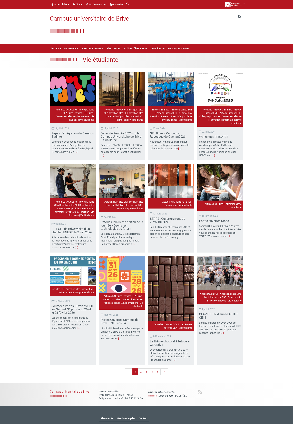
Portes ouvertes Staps (214, 221)
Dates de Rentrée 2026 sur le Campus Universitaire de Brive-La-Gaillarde (121, 137)
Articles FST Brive (75, 109)
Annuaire (118, 4)
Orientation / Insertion (77, 212)
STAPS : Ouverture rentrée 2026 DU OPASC (167, 220)
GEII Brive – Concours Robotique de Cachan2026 (168, 135)
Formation (58, 212)
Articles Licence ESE (131, 116)
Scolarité (187, 116)
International (230, 119)
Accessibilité (61, 4)
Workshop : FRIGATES (214, 137)
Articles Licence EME (181, 109)
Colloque (204, 116)
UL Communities (98, 4)
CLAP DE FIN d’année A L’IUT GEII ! (218, 315)
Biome (78, 4)
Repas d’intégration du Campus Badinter (73, 135)
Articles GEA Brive (132, 296)
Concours (215, 116)
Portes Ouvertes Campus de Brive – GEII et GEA (120, 321)
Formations (83, 116)
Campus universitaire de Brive (89, 18)
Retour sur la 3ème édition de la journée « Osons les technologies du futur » (122, 225)
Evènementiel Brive (65, 116)
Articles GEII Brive (83, 113)
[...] (76, 152)
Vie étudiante (87, 119)
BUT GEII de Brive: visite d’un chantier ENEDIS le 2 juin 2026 (72, 230)
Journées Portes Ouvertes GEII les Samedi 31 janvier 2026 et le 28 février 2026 (72, 309)
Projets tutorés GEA (171, 116)
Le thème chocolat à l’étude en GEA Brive (170, 343)
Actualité (60, 109)
